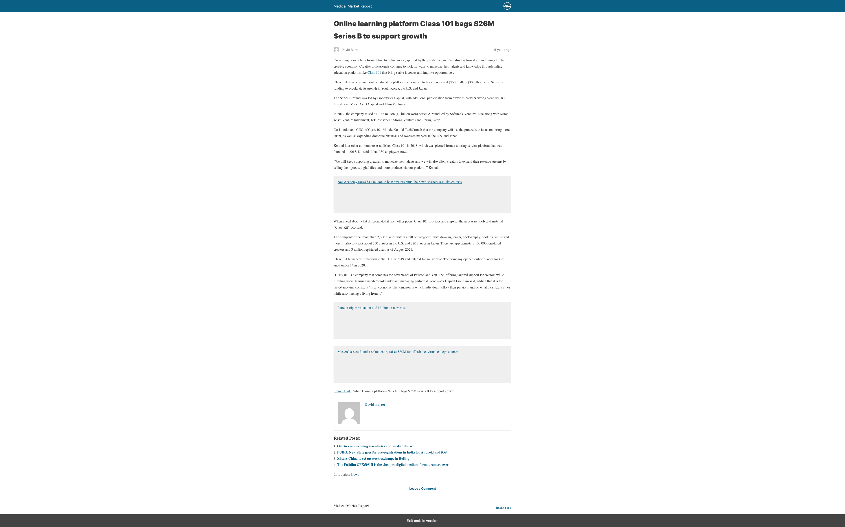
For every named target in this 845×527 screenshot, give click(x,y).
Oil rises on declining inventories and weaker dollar (375, 445)
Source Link (342, 391)
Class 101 (374, 72)
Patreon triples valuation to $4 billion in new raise (372, 307)
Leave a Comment (422, 488)
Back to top (503, 507)
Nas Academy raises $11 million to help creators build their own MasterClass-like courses (400, 181)
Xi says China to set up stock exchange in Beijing (373, 458)
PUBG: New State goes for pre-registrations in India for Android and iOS (392, 452)
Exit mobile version (423, 520)
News (355, 474)
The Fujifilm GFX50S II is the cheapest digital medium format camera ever (392, 464)
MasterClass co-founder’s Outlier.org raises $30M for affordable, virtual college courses (398, 351)
